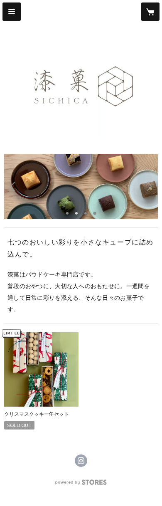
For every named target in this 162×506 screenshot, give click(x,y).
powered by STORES (81, 484)
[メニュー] (11, 11)
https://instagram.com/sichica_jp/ (81, 460)
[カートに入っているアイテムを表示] (150, 11)
